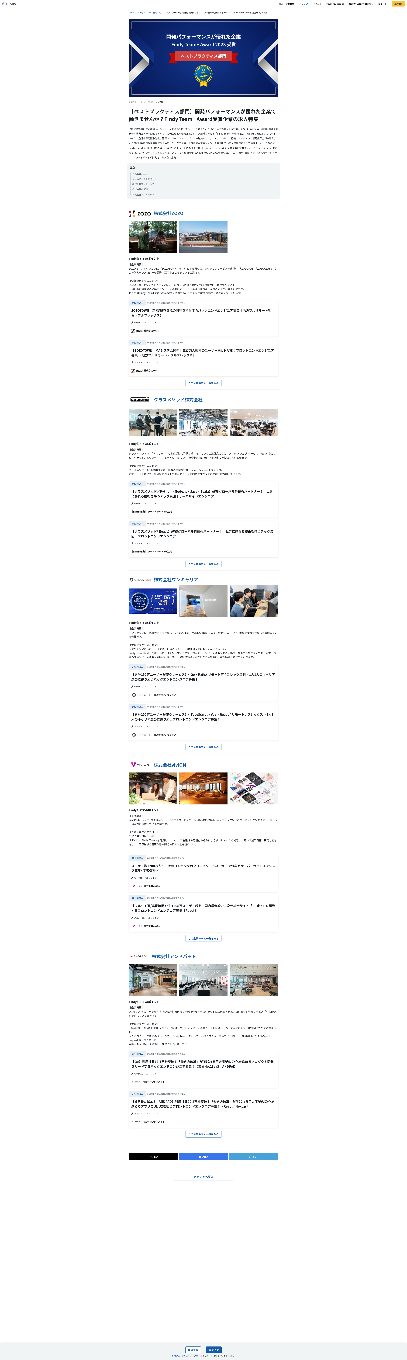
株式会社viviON (140, 189)
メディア (303, 3)
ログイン (382, 3)
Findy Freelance (335, 3)
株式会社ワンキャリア (143, 184)
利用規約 (176, 1356)
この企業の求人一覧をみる (203, 383)
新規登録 (398, 3)
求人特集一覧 (155, 12)
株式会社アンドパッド (143, 194)
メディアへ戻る (204, 1177)
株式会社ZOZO (139, 173)
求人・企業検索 (286, 3)
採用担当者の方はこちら (361, 3)
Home (131, 12)
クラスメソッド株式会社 (144, 178)
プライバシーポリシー (191, 1356)
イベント (317, 3)
